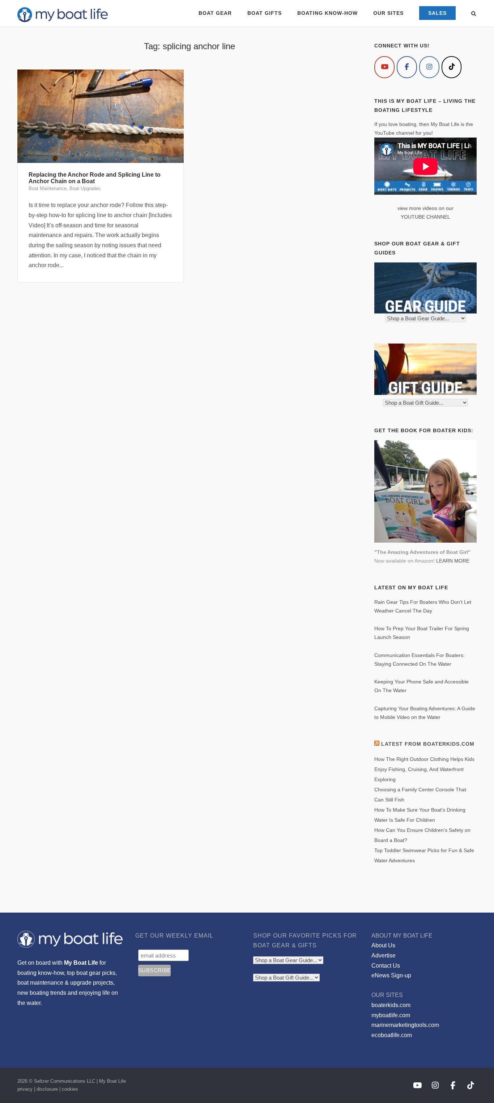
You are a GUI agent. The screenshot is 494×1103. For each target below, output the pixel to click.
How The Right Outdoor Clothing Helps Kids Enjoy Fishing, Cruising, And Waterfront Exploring (424, 769)
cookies (70, 1089)
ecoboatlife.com (391, 1035)
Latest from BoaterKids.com (427, 744)
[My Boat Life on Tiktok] (452, 67)
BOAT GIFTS (264, 13)
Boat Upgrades (85, 188)
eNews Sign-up (391, 975)
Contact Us (385, 966)
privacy (25, 1089)
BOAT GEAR (215, 13)
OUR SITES (388, 13)
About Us (383, 945)
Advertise (383, 955)
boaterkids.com (390, 1005)
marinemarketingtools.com (405, 1025)
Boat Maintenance (48, 188)
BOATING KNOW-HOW (327, 13)
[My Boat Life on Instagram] (429, 67)
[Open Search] (473, 14)
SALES (437, 13)
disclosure (47, 1089)
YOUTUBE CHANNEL (425, 217)
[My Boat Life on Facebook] (407, 67)
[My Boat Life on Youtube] (384, 67)
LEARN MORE (452, 561)
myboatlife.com (390, 1015)
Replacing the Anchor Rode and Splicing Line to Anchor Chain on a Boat (95, 178)
